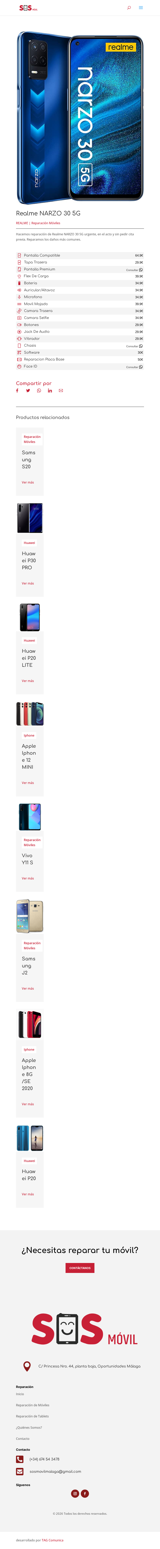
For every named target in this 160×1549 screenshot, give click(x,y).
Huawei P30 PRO (29, 560)
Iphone (29, 735)
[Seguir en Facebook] (85, 1494)
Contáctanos (80, 1268)
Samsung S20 (28, 459)
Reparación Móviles (45, 223)
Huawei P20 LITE (29, 658)
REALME (22, 223)
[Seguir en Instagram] (75, 1494)
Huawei (29, 543)
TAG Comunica (52, 1540)
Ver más (28, 482)
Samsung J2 (28, 966)
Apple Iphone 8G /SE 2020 (29, 1074)
